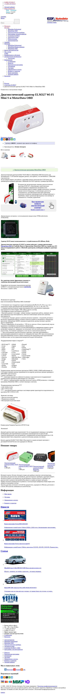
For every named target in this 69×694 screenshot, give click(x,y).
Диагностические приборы (16, 32)
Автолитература (13, 40)
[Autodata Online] (57, 19)
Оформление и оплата (14, 69)
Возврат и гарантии (14, 71)
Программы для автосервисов (17, 34)
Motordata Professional (14, 29)
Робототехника (12, 39)
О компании (11, 61)
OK (24, 669)
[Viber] (9, 139)
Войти (7, 10)
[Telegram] (14, 139)
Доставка (11, 68)
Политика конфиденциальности (47, 686)
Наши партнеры (13, 73)
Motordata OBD (9, 643)
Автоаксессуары (9, 646)
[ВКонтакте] (2, 139)
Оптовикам (11, 66)
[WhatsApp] (12, 139)
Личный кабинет (9, 7)
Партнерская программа (15, 65)
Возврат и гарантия (10, 660)
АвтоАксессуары (13, 37)
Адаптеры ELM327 (14, 35)
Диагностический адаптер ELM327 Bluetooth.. (38, 468)
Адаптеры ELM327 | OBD (12, 648)
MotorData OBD (13, 31)
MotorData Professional (14, 45)
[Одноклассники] (4, 139)
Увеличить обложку (7, 137)
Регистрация (13, 10)
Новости (10, 63)
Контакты (7, 637)
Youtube (18, 669)
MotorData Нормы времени (16, 47)
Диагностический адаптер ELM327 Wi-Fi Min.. (11, 464)
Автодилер (11, 58)
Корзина (8, 12)
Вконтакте (10, 669)
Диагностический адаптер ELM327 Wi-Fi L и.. (26, 466)
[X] (7, 139)
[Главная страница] (6, 82)
